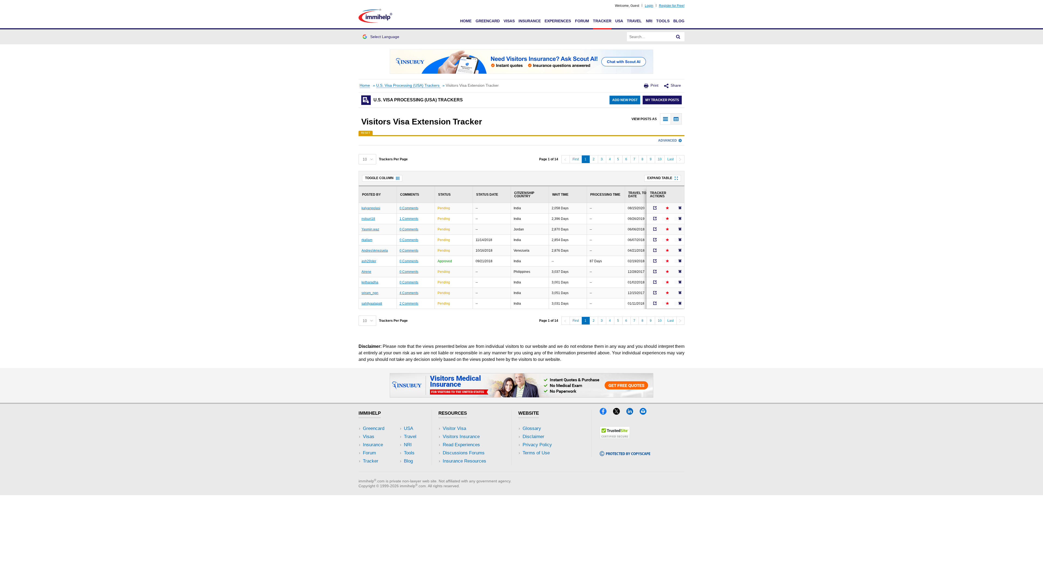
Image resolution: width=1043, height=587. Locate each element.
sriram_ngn (370, 293)
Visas (509, 21)
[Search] (678, 36)
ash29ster (369, 261)
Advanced (667, 140)
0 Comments (409, 208)
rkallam (367, 240)
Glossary (532, 428)
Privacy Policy (537, 444)
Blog (678, 21)
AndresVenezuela (375, 250)
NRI (649, 21)
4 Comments (409, 293)
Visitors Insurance (461, 436)
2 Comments (409, 303)
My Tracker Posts (662, 100)
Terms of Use (536, 452)
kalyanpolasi (371, 208)
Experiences (558, 21)
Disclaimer (533, 436)
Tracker (602, 21)
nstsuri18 (368, 219)
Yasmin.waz (370, 229)
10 (660, 159)
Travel (634, 21)
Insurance (530, 21)
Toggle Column (379, 178)
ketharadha (370, 282)
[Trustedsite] (615, 437)
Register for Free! (671, 6)
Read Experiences (461, 444)
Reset (365, 132)
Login (649, 6)
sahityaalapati (372, 303)
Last (670, 159)
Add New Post (624, 100)
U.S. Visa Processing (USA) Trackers (408, 85)
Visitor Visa (454, 428)
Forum (582, 21)
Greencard (488, 21)
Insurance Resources (464, 461)
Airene (366, 272)
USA (619, 21)
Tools (663, 21)
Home (466, 21)
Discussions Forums (464, 452)
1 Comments (409, 219)
